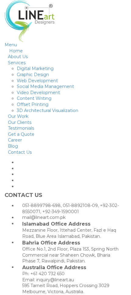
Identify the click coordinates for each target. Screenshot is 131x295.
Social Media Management (45, 86)
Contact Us (20, 152)
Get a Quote (21, 134)
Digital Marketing (35, 68)
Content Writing (34, 98)
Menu (11, 44)
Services (17, 62)
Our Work (18, 116)
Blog (13, 146)
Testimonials (21, 128)
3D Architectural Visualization (47, 110)
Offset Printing (32, 104)
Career (15, 140)
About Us (18, 56)
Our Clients (19, 122)
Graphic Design (33, 74)
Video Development (38, 92)
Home (15, 51)
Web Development (37, 80)
